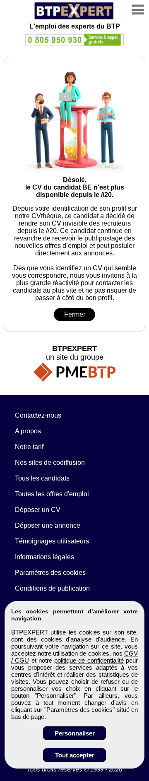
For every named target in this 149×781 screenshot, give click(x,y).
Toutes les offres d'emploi (52, 493)
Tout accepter (74, 755)
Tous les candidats (42, 478)
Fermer (74, 314)
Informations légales (44, 556)
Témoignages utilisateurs (52, 541)
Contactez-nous (38, 415)
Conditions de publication (52, 588)
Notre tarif (29, 446)
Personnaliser (75, 733)
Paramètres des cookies (50, 572)
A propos (28, 431)
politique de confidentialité (89, 660)
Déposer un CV (37, 509)
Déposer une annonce (47, 525)
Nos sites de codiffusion (50, 462)
